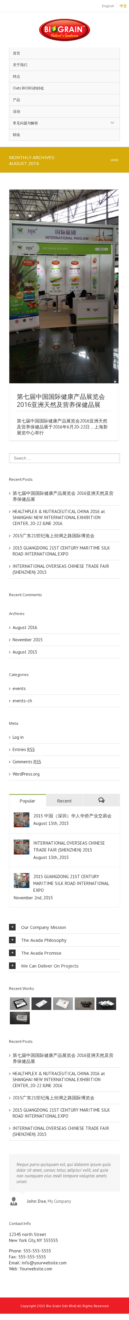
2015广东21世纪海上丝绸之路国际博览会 (53, 535)
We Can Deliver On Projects (50, 966)
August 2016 (25, 627)
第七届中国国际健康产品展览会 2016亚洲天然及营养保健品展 (61, 400)
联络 (16, 134)
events (19, 688)
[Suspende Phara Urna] (20, 1018)
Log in (18, 737)
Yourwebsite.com (36, 1269)
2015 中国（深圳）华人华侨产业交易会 (72, 816)
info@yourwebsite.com (44, 1263)
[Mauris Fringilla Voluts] (41, 1004)
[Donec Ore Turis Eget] (20, 1004)
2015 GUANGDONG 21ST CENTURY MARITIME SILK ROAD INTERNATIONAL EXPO (61, 551)
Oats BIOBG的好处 (28, 88)
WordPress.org (26, 774)
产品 (16, 99)
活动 (16, 111)
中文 (123, 6)
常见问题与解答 (25, 123)
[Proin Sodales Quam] (63, 1004)
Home (114, 160)
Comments (27, 761)
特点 (16, 76)
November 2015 (28, 640)
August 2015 (25, 652)
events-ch (22, 701)
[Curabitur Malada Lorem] (106, 1004)
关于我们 (20, 64)
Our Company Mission (43, 927)
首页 (16, 53)
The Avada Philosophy (44, 940)
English (108, 6)
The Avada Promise (41, 953)
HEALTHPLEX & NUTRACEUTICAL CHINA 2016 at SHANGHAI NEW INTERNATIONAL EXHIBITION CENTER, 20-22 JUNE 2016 (59, 517)
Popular (27, 801)
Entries (24, 749)
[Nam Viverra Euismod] (84, 1004)
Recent (64, 801)
